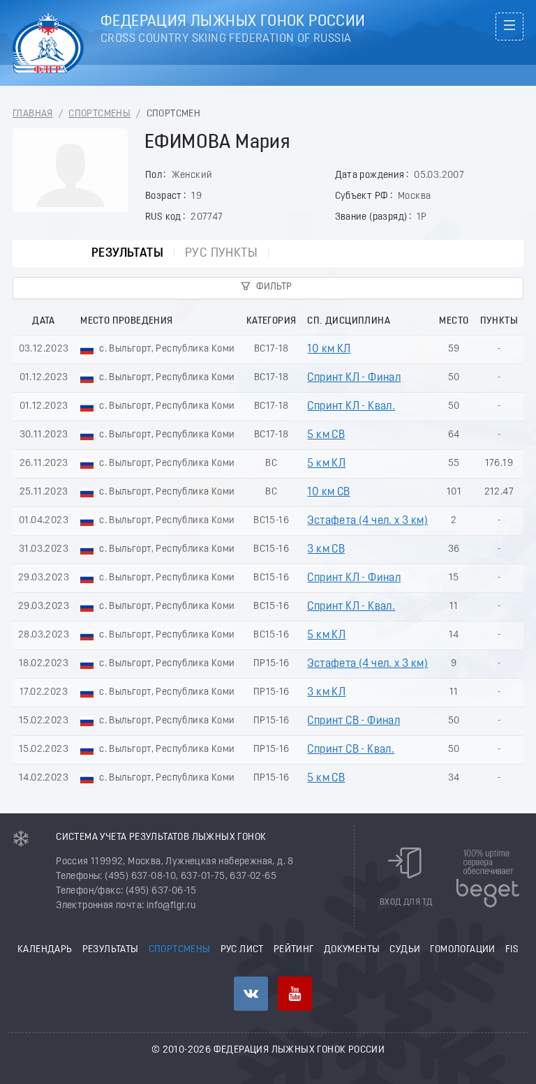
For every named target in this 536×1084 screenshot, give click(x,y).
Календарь (45, 949)
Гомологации (462, 949)
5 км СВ (326, 435)
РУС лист (242, 949)
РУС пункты (221, 253)
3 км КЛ (326, 692)
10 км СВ (328, 492)
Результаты (127, 253)
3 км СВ (326, 549)
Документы (352, 949)
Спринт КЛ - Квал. (351, 406)
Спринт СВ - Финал (353, 721)
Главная (33, 114)
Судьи (404, 949)
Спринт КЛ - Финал (354, 378)
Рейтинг (294, 949)
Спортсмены (99, 114)
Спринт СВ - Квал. (350, 749)
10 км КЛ (328, 349)
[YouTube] (295, 994)
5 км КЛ (326, 463)
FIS (512, 949)
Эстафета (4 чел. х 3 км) (367, 521)
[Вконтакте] (251, 994)
